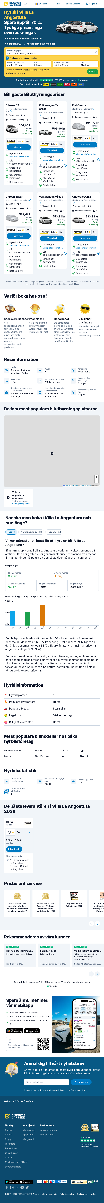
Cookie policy (82, 1194)
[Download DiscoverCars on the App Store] (32, 1031)
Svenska (43, 4)
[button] (52, 454)
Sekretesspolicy (67, 1194)
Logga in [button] (93, 4)
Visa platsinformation (19, 156)
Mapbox (75, 485)
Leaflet (67, 485)
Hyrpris (11, 532)
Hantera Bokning (72, 4)
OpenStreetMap (85, 485)
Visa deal (18, 147)
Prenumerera (81, 1082)
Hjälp (57, 4)
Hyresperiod (54, 532)
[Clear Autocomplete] (95, 52)
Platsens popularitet (31, 532)
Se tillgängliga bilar (21, 504)
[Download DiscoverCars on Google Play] (14, 1031)
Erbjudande (14, 849)
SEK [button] (25, 4)
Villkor (93, 1194)
